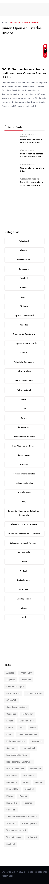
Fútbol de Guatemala (28, 734)
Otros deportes (27, 165)
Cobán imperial (13, 693)
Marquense (11, 782)
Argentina (10, 680)
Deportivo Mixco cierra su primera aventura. (31, 184)
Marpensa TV (29, 775)
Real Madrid (11, 803)
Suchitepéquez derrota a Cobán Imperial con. (31, 155)
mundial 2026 (12, 789)
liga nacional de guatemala (18, 762)
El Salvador (27, 714)
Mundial (38, 782)
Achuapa (10, 673)
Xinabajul (10, 844)
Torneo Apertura (29, 823)
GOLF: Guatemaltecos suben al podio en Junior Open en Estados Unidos (24, 73)
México (9, 796)
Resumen (28, 803)
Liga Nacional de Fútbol (16, 755)
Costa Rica (11, 714)
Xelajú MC (32, 837)
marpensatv (11, 775)
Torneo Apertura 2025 (16, 830)
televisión (11, 823)
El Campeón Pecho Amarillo (28, 135)
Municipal (29, 789)
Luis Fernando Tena (15, 769)
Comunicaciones (34, 693)
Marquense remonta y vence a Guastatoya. (31, 141)
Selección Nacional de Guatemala (21, 817)
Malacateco (35, 769)
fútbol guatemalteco (15, 741)
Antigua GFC (26, 673)
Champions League (15, 686)
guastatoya (36, 741)
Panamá (23, 796)
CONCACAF (11, 700)
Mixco (26, 782)
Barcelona (26, 680)
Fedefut (9, 728)
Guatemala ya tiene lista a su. (32, 169)
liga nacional (29, 748)
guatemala (11, 748)
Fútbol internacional (29, 179)
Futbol (33, 728)
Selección (10, 810)
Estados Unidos (26, 721)
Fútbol (9, 734)
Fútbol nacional (27, 150)
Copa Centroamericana (16, 707)
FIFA (22, 728)
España (9, 721)
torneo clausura (13, 837)
